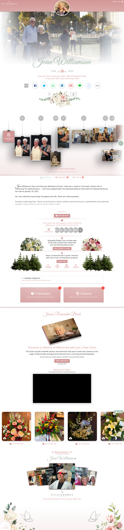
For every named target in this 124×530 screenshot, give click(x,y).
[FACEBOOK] (35, 86)
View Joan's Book (62, 361)
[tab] (46, 177)
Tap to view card (18, 444)
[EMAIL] (71, 86)
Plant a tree (62, 261)
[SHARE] (89, 86)
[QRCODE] (26, 86)
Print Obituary (63, 215)
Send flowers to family (62, 248)
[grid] (62, 144)
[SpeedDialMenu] (119, 525)
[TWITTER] (44, 86)
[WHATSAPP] (53, 86)
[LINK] (98, 86)
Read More (62, 212)
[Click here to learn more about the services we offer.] (62, 494)
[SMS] (80, 86)
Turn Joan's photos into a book (62, 169)
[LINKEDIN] (62, 86)
